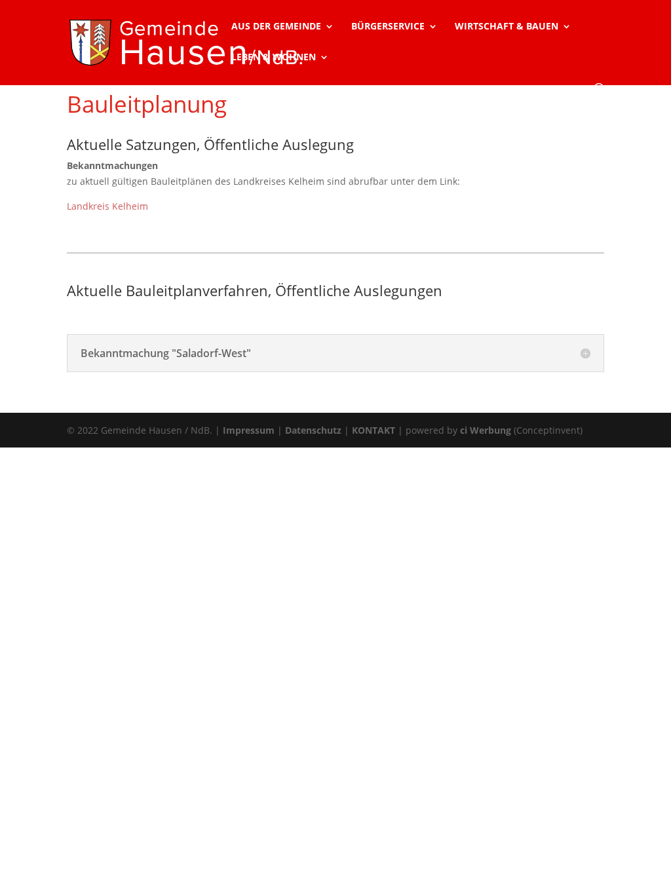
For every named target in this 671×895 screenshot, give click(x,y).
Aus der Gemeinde (276, 27)
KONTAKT (373, 430)
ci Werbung (485, 430)
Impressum (249, 430)
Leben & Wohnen (273, 57)
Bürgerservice (388, 27)
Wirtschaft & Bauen (506, 27)
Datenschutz (313, 430)
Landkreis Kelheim (107, 206)
